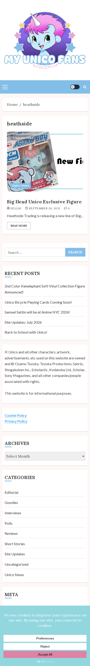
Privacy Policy (16, 421)
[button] (5, 87)
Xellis (15, 208)
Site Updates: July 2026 (23, 322)
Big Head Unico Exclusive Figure (44, 201)
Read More (19, 225)
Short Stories (15, 544)
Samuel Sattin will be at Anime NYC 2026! (37, 312)
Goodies (11, 502)
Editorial (11, 492)
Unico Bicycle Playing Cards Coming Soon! (38, 302)
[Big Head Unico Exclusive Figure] (45, 162)
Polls (8, 523)
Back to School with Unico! (26, 332)
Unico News (20, 185)
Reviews (11, 533)
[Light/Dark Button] (75, 87)
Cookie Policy (16, 415)
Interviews (13, 513)
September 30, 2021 (44, 208)
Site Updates (15, 554)
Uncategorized (16, 564)
